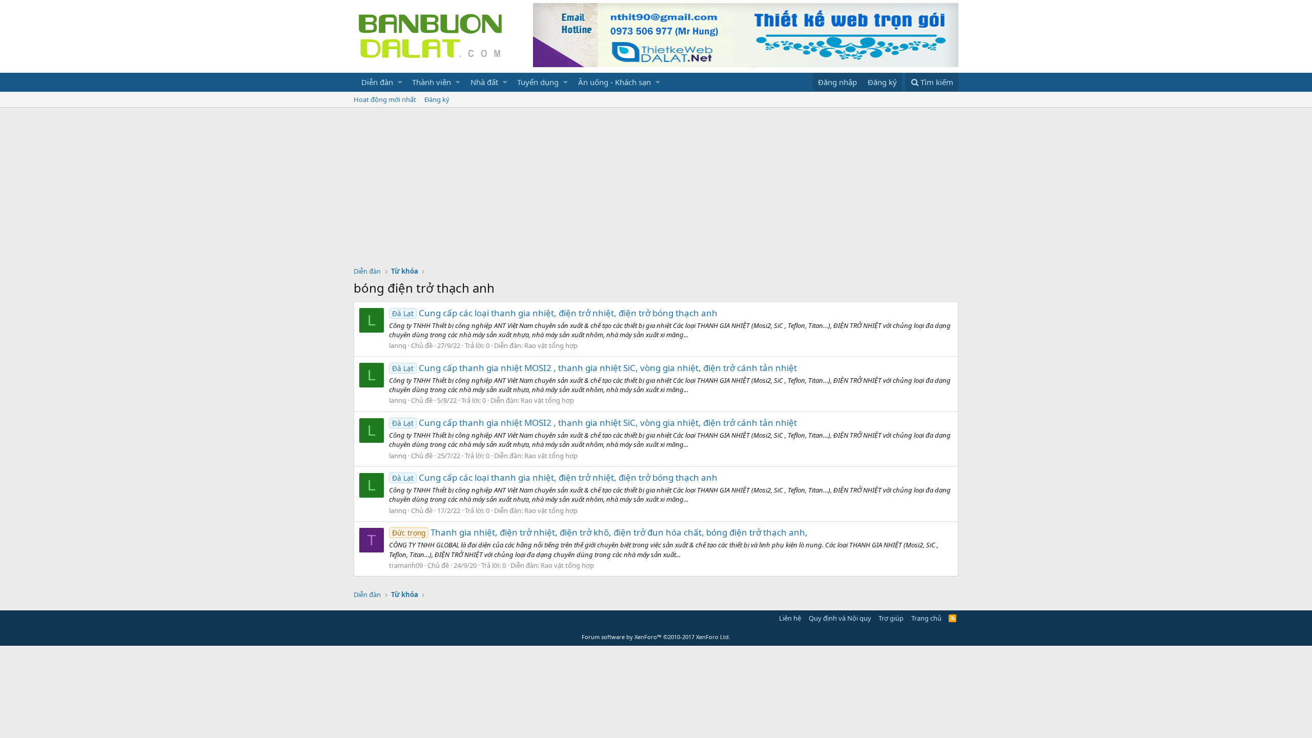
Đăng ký (436, 99)
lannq (397, 345)
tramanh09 (406, 565)
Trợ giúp (891, 618)
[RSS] (952, 618)
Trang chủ (926, 618)
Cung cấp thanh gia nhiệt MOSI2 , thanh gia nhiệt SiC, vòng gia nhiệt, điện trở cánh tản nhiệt (594, 368)
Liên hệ (790, 618)
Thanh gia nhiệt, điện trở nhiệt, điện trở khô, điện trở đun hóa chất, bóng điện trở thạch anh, (600, 532)
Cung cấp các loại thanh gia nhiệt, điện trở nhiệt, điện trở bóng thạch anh (554, 313)
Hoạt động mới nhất (385, 99)
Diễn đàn (377, 82)
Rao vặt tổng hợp (551, 345)
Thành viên (431, 82)
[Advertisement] (655, 184)
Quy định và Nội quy (840, 618)
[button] (400, 82)
